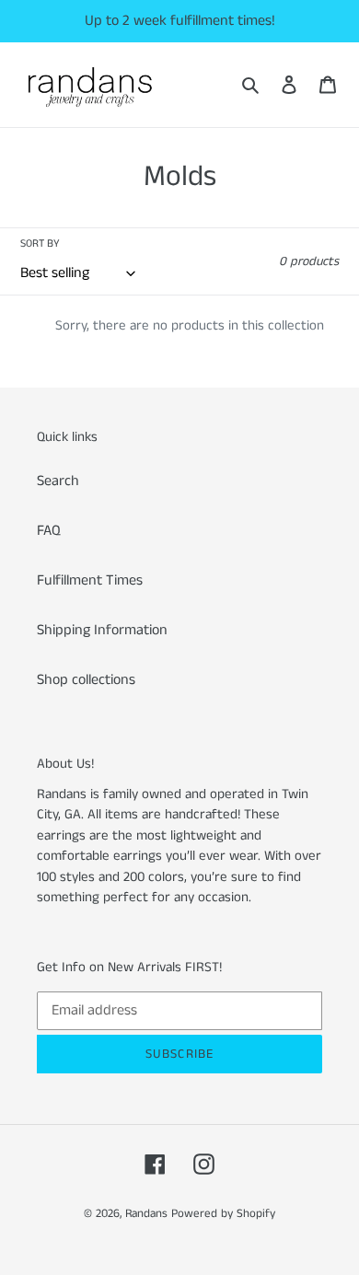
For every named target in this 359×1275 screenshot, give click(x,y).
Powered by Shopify (223, 1214)
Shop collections (86, 679)
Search (58, 481)
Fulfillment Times (90, 580)
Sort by (40, 243)
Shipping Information (102, 630)
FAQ (49, 530)
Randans (146, 1214)
